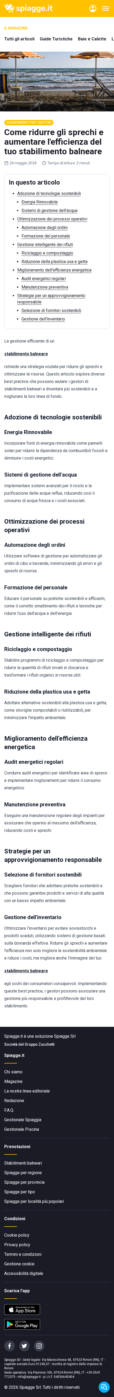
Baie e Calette (92, 38)
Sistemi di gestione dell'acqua (49, 210)
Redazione (14, 1100)
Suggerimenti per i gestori (28, 122)
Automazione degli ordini (44, 227)
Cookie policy (16, 1235)
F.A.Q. (9, 1110)
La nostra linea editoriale (27, 1091)
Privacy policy (17, 1244)
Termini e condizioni (22, 1254)
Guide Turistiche (56, 38)
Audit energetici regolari (43, 278)
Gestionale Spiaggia (22, 1119)
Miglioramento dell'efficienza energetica (54, 270)
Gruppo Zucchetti (40, 1044)
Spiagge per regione (23, 1172)
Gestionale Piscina (21, 1129)
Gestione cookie (19, 1263)
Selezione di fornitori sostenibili (51, 310)
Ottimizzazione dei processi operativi (52, 219)
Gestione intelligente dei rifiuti (45, 244)
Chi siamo (13, 1071)
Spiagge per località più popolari (34, 1201)
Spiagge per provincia (24, 1182)
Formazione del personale (45, 236)
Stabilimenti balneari (23, 1163)
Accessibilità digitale (23, 1273)
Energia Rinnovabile (39, 202)
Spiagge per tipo (19, 1191)
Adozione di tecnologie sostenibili (49, 193)
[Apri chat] (104, 1387)
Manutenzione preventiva (44, 287)
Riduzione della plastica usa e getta (54, 261)
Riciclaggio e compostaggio (47, 253)
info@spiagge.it (29, 1377)
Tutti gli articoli (19, 38)
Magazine (13, 1081)
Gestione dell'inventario (43, 319)
